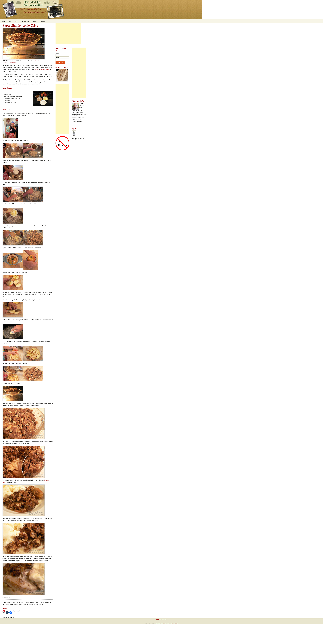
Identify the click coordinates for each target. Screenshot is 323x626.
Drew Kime (36, 60)
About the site (25, 21)
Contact (35, 21)
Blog (10, 21)
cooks (36, 69)
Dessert (6, 62)
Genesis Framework (161, 623)
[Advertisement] (68, 33)
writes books (45, 69)
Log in (176, 623)
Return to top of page (161, 619)
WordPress (170, 623)
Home (3, 21)
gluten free (14, 62)
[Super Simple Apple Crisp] (24, 43)
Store (16, 21)
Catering (43, 21)
